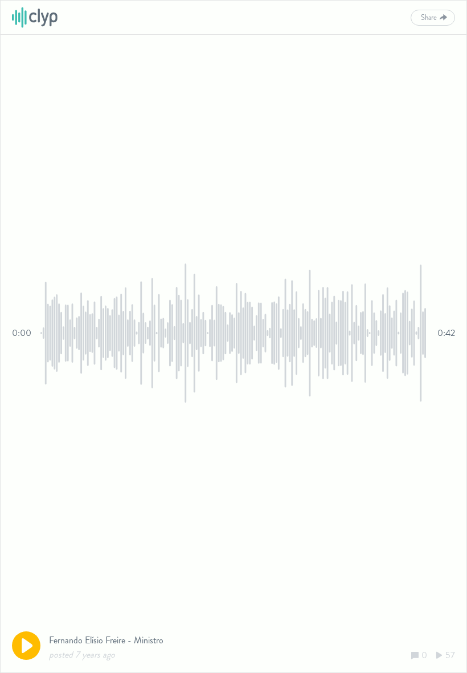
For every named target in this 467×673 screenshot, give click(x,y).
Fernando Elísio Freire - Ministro (106, 640)
